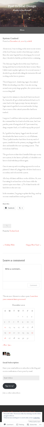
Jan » (9, 345)
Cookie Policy (36, 418)
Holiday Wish (9, 245)
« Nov (5, 345)
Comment (33, 285)
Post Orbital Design (22, 6)
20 (9, 333)
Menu (22, 30)
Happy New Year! (32, 245)
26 (5, 338)
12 (5, 327)
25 (32, 333)
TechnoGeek (14, 231)
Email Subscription (11, 363)
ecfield (29, 41)
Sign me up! (9, 386)
